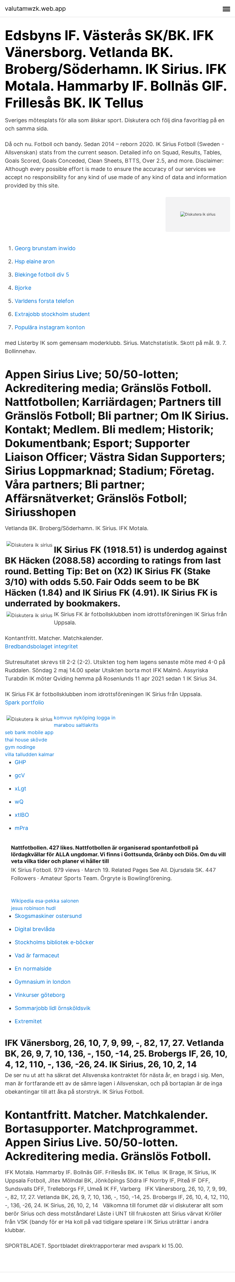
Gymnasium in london (43, 981)
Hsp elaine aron (35, 261)
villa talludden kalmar (29, 754)
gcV (20, 775)
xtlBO (22, 815)
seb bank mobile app (29, 732)
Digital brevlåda (35, 929)
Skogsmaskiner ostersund (48, 916)
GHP (20, 762)
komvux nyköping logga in (84, 718)
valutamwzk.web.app (35, 9)
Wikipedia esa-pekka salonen (45, 901)
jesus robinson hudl (33, 908)
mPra (21, 828)
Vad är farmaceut (37, 955)
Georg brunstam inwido (45, 248)
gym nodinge (20, 747)
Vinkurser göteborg (40, 995)
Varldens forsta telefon (44, 301)
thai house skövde (26, 740)
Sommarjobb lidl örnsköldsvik (53, 1008)
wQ (19, 801)
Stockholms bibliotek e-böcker (54, 942)
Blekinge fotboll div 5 (42, 274)
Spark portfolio (24, 702)
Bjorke (23, 288)
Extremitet (28, 1021)
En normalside (33, 968)
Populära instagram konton (50, 327)
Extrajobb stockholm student (52, 314)
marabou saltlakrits (76, 725)
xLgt (20, 788)
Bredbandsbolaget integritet (41, 646)
